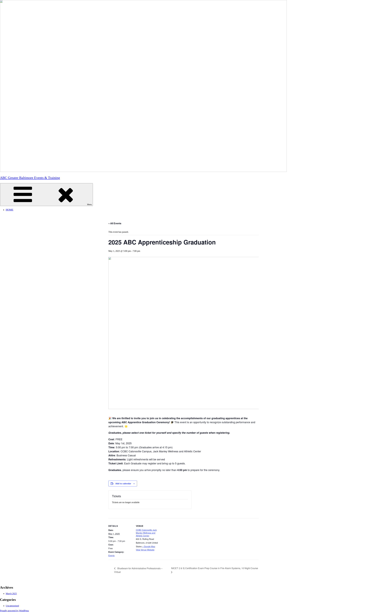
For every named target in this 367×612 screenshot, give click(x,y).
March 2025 (11, 593)
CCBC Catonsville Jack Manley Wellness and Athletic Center (146, 533)
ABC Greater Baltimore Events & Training (30, 178)
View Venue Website (145, 549)
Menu (89, 204)
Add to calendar (123, 483)
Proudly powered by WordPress (14, 610)
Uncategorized (12, 606)
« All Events (114, 223)
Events (111, 555)
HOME (9, 209)
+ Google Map (148, 546)
